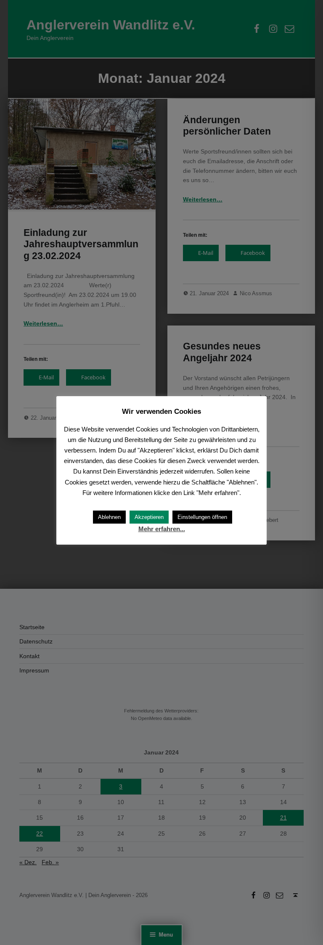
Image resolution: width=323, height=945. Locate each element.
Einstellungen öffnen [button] (202, 517)
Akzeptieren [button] (149, 517)
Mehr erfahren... (161, 528)
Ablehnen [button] (109, 517)
